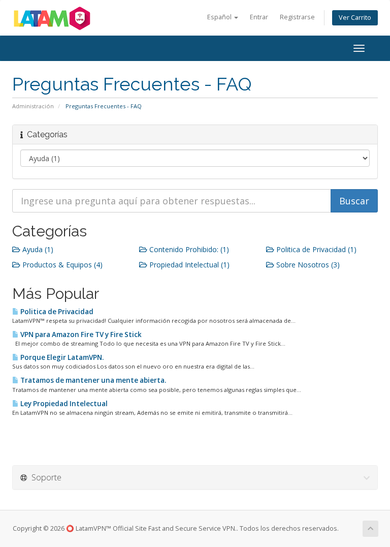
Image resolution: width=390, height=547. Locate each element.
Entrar (259, 17)
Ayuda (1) (36, 249)
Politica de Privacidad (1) (315, 249)
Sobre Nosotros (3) (307, 264)
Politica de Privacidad (56, 311)
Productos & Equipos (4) (61, 264)
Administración (33, 106)
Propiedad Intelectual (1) (188, 264)
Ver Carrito (355, 17)
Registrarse (297, 17)
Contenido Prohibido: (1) (188, 249)
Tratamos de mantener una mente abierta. (92, 380)
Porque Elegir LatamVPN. (61, 357)
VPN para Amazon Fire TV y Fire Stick (80, 334)
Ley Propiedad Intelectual (63, 403)
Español (220, 17)
